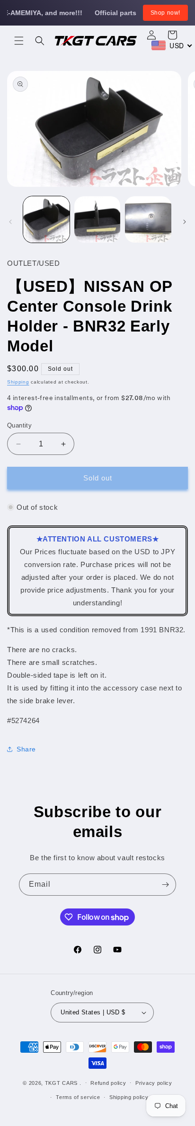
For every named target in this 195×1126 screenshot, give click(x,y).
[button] (19, 40)
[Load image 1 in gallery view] (46, 219)
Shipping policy (129, 1097)
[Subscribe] (165, 884)
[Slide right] (184, 221)
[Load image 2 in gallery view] (97, 219)
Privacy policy (153, 1083)
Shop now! (165, 12)
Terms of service (78, 1097)
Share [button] (26, 749)
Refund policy (108, 1083)
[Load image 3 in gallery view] (148, 219)
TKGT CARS (61, 1082)
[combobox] (172, 45)
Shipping (18, 381)
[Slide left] (10, 221)
